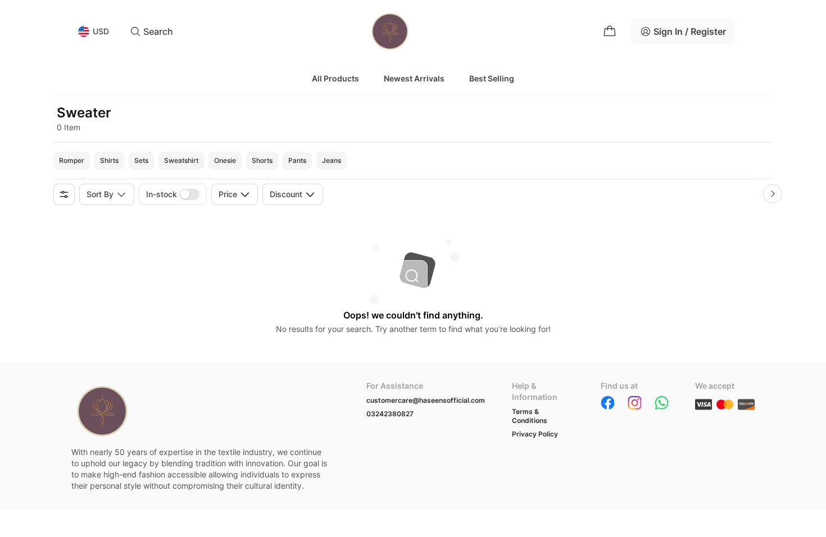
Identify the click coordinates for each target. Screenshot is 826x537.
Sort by (100, 194)
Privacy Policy (535, 434)
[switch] (189, 194)
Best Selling (491, 78)
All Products (335, 78)
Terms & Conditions (529, 416)
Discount (286, 194)
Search (158, 31)
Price (228, 194)
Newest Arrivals (414, 78)
